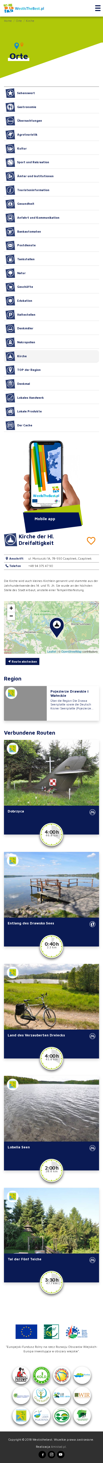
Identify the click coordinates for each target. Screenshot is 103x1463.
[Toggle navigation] (98, 8)
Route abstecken (24, 661)
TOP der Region (29, 369)
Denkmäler (25, 328)
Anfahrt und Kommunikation (38, 217)
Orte (19, 20)
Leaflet (51, 651)
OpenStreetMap (71, 651)
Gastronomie (26, 107)
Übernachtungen (29, 120)
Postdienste (26, 245)
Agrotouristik (27, 134)
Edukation (24, 300)
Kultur (22, 148)
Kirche (30, 20)
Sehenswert (26, 93)
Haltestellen (26, 314)
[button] (56, 627)
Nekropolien (26, 342)
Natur (21, 273)
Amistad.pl (58, 1446)
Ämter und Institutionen (35, 176)
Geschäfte (25, 286)
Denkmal (23, 383)
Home (8, 20)
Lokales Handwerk (30, 397)
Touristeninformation (33, 190)
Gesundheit (25, 203)
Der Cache (24, 425)
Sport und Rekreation (33, 162)
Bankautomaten (29, 231)
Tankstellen (26, 259)
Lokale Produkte (29, 411)
